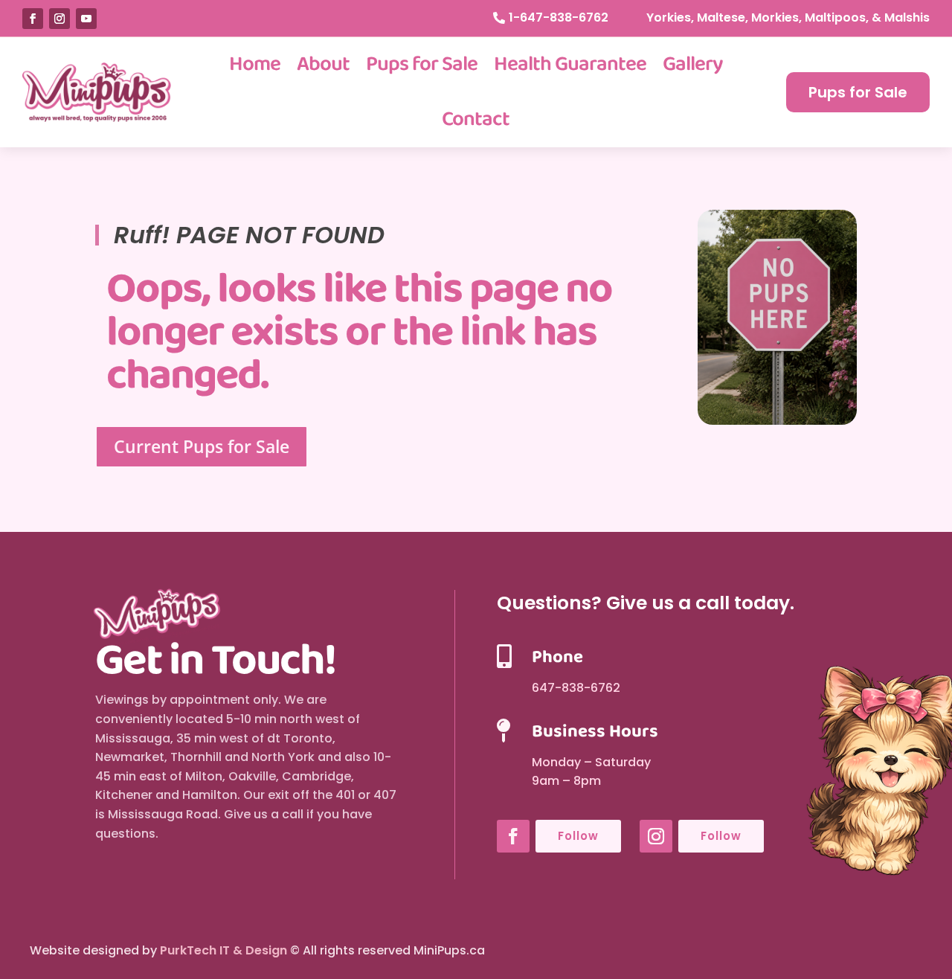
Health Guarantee (570, 64)
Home (254, 64)
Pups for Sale (421, 64)
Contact (475, 119)
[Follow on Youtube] (86, 18)
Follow (578, 836)
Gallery (693, 64)
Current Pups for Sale (201, 446)
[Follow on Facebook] (32, 18)
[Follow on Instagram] (59, 18)
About (323, 64)
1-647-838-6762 (558, 17)
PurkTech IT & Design (223, 950)
